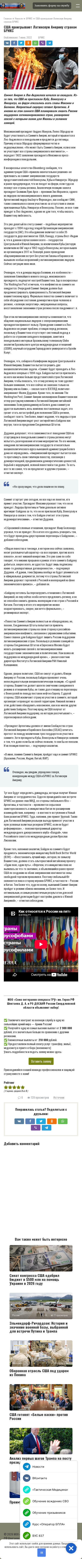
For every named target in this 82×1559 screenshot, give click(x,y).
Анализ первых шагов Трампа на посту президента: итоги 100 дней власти (40, 1460)
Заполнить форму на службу (52, 5)
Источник (58, 1097)
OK (41, 1552)
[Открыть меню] (78, 6)
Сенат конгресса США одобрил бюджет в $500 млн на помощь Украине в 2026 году (34, 1279)
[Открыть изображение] (15, 6)
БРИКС (41, 37)
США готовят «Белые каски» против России (39, 1416)
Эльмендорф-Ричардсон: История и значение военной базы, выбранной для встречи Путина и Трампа (39, 1327)
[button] (71, 1548)
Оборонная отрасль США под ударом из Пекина (39, 1372)
